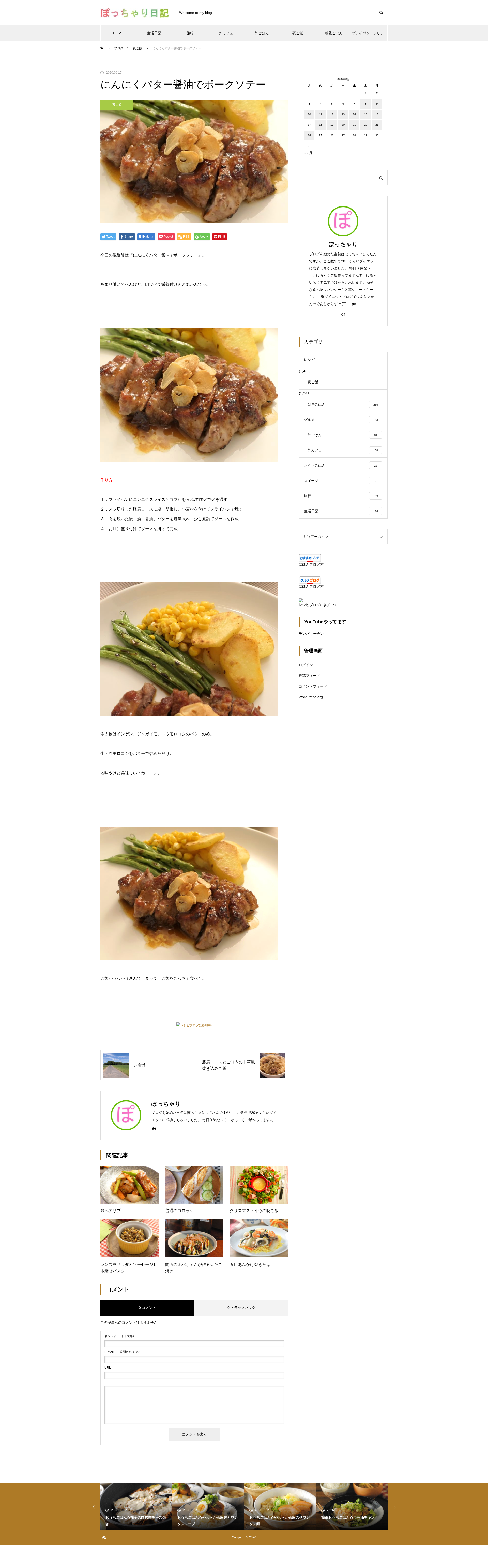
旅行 (190, 33)
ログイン (306, 665)
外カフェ (226, 33)
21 (354, 124)
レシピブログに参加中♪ (196, 1025)
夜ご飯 (297, 33)
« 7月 (308, 153)
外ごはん (262, 33)
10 (309, 114)
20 (343, 124)
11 (320, 114)
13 (343, 114)
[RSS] (104, 1537)
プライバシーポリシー (369, 33)
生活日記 (154, 33)
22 (365, 124)
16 (376, 114)
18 (320, 124)
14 (354, 114)
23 (376, 124)
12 (331, 114)
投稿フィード (309, 676)
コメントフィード (313, 686)
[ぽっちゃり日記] (134, 13)
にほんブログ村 (311, 564)
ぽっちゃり (343, 244)
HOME (118, 33)
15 (365, 114)
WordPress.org (311, 697)
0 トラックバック (241, 1307)
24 (309, 135)
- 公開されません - (123, 1351)
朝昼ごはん (334, 33)
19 (331, 124)
